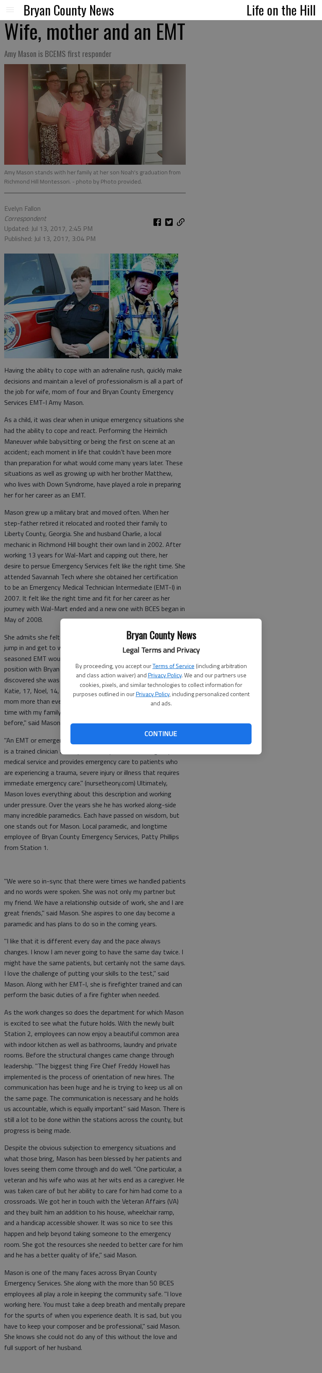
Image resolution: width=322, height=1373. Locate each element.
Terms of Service (174, 665)
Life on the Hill (281, 9)
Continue (161, 733)
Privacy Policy (165, 675)
